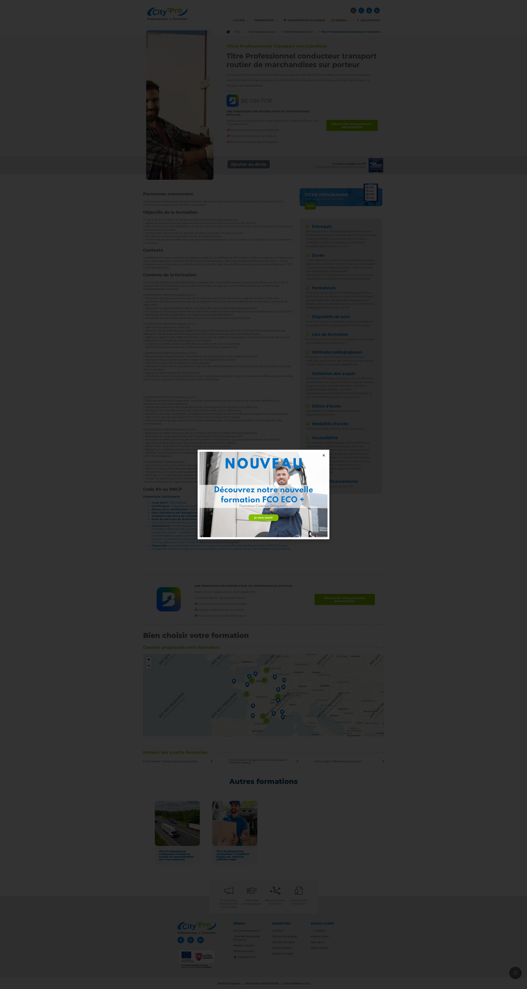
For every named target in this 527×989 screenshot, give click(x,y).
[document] (263, 494)
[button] (323, 455)
